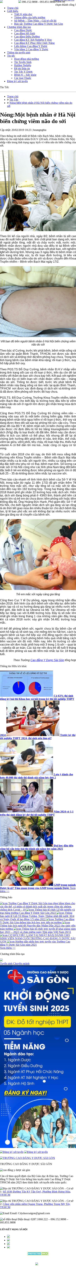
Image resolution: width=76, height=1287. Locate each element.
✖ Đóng (65, 638)
